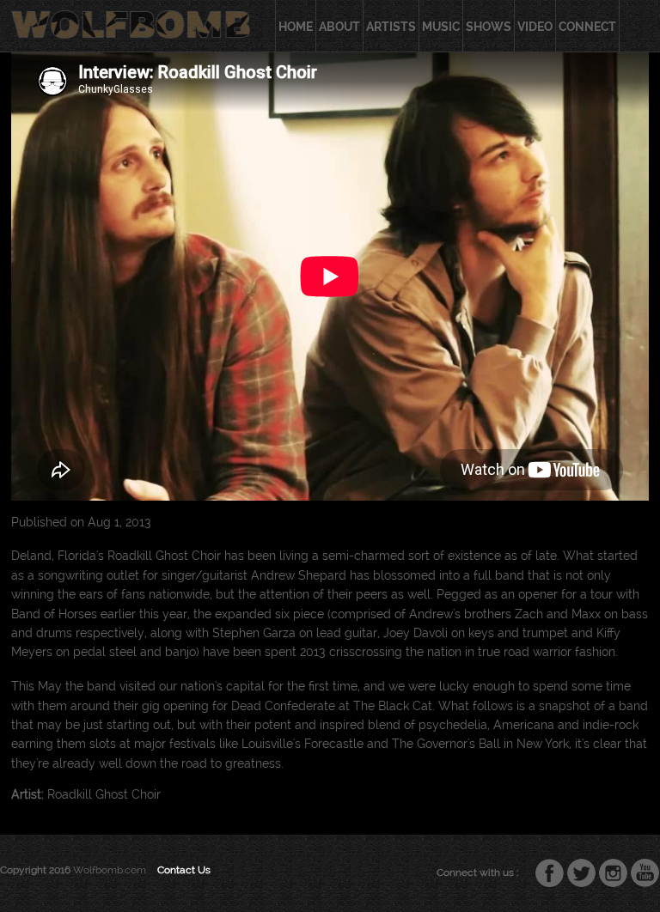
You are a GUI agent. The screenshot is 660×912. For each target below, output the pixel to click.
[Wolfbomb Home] (130, 22)
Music (441, 26)
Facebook (550, 873)
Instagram (613, 873)
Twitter (581, 873)
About (339, 26)
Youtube (645, 873)
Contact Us (184, 869)
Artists (391, 26)
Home (295, 26)
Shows (488, 26)
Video (535, 26)
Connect (587, 26)
